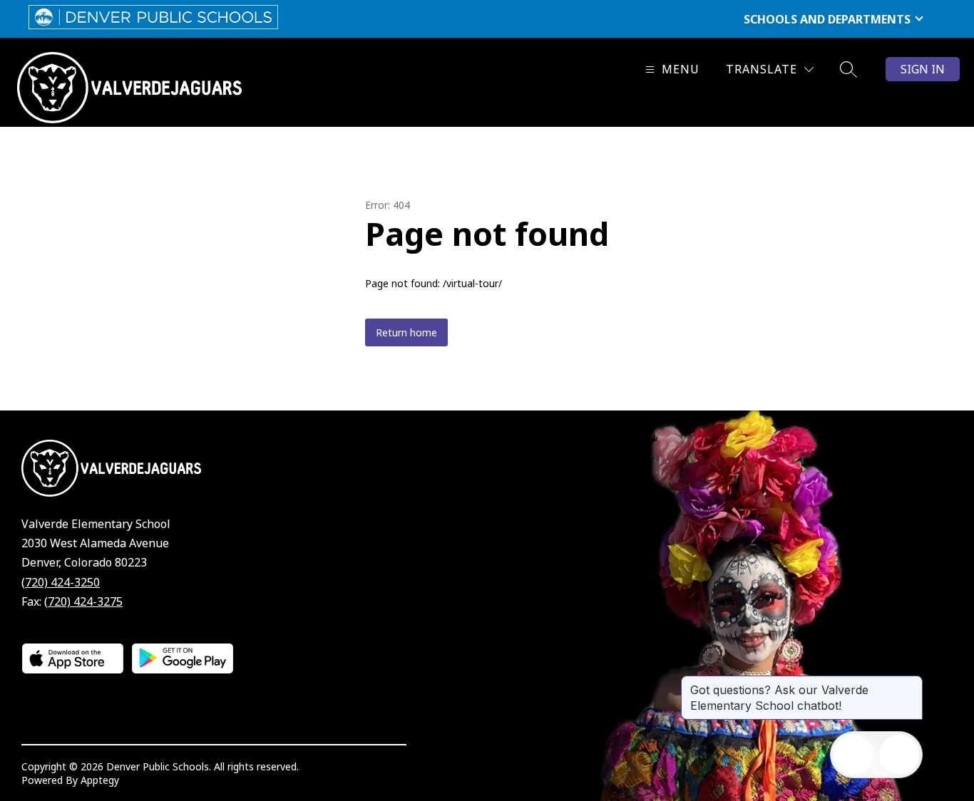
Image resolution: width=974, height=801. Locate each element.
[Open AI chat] (899, 755)
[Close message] (911, 682)
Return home (406, 332)
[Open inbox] (853, 755)
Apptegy (100, 780)
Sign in (923, 69)
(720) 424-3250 (60, 582)
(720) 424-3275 (83, 601)
